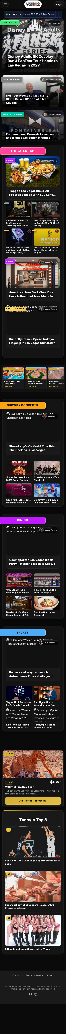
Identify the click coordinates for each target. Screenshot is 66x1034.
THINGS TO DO (9, 23)
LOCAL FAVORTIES (15, 309)
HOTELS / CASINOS (12, 114)
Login (59, 4)
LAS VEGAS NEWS (12, 79)
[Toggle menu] (5, 4)
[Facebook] (30, 994)
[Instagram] (35, 994)
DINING (9, 160)
